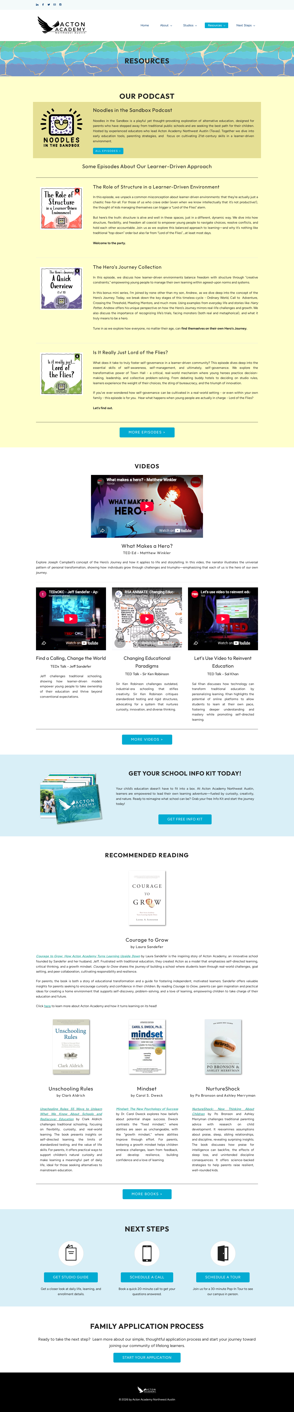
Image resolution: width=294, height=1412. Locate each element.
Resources (215, 25)
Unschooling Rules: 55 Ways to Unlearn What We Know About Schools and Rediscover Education (71, 1114)
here (47, 1006)
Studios (188, 25)
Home (145, 25)
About (164, 25)
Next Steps (244, 25)
